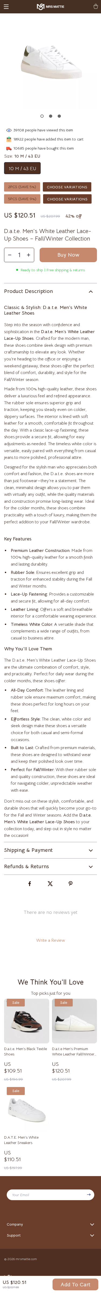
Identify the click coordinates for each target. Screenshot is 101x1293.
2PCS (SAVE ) (22, 186)
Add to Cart (75, 1284)
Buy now (68, 254)
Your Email (20, 1194)
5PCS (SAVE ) (22, 198)
